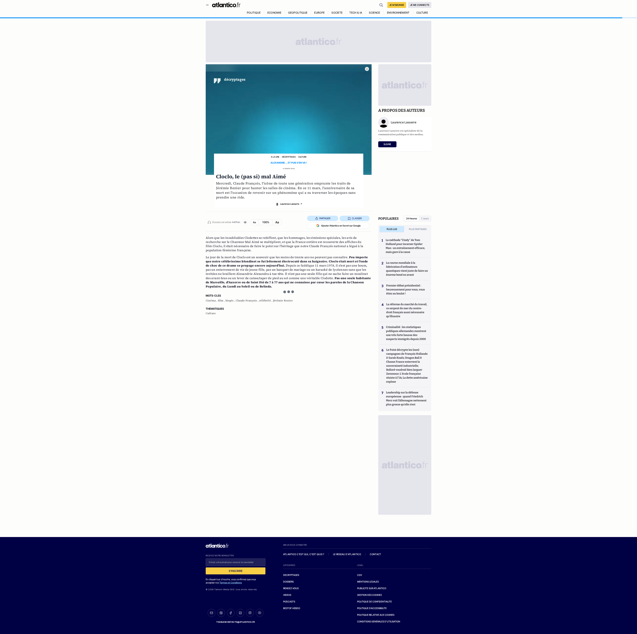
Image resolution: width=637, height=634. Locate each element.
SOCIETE (337, 12)
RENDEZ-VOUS (291, 588)
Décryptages (289, 157)
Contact (375, 554)
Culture (302, 157)
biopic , (230, 300)
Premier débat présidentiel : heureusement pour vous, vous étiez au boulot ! (405, 289)
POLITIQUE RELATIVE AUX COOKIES (375, 614)
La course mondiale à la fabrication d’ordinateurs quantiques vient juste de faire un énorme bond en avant (407, 268)
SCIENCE (374, 12)
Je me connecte (419, 4)
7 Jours (425, 218)
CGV (359, 575)
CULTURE (422, 12)
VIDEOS (287, 594)
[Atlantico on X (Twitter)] (221, 613)
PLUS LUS (392, 229)
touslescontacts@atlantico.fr (235, 622)
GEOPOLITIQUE (297, 12)
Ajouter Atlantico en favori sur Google (341, 225)
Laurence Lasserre (289, 203)
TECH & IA (355, 12)
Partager (324, 218)
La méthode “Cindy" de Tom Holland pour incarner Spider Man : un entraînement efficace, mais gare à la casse (405, 246)
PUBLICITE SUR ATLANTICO (371, 588)
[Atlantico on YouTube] (259, 613)
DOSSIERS (288, 581)
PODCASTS (289, 601)
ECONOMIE (274, 12)
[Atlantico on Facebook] (231, 613)
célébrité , (266, 300)
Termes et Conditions (230, 582)
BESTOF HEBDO (291, 608)
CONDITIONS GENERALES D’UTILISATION (378, 621)
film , (221, 300)
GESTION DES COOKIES (369, 594)
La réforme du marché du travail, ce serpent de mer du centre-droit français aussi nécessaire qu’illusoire (406, 310)
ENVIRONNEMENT (398, 12)
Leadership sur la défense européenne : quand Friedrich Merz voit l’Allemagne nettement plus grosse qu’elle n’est (406, 398)
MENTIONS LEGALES (368, 581)
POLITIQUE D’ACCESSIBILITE (372, 608)
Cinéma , (212, 300)
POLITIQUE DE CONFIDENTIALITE (374, 601)
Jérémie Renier (283, 300)
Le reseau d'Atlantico (347, 554)
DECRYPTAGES (291, 575)
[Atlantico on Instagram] (250, 613)
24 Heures (411, 218)
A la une (275, 157)
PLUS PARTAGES (418, 229)
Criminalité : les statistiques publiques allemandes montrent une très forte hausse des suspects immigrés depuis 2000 (406, 333)
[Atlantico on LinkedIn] (240, 613)
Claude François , (247, 300)
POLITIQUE (254, 12)
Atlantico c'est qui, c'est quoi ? (303, 554)
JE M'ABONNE (396, 4)
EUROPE (319, 12)
